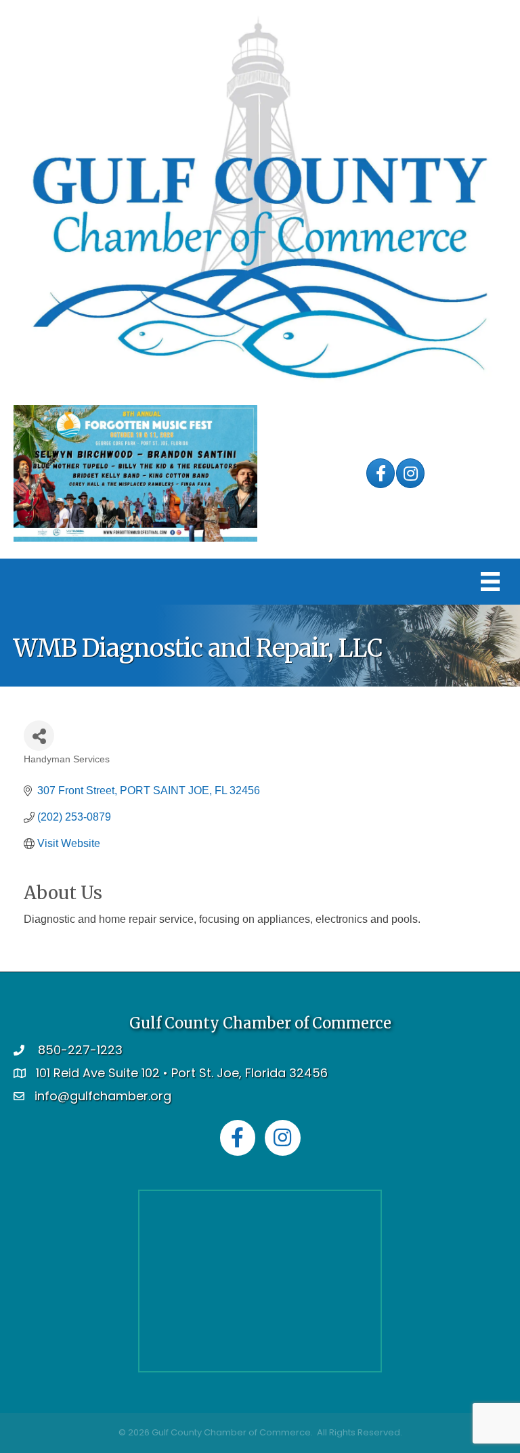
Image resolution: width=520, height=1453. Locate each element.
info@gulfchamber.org (103, 1095)
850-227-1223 (80, 1049)
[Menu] (490, 581)
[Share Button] (39, 735)
